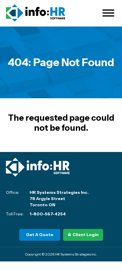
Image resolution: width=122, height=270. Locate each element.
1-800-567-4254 (48, 214)
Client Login (86, 234)
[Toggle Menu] (108, 13)
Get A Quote (39, 234)
